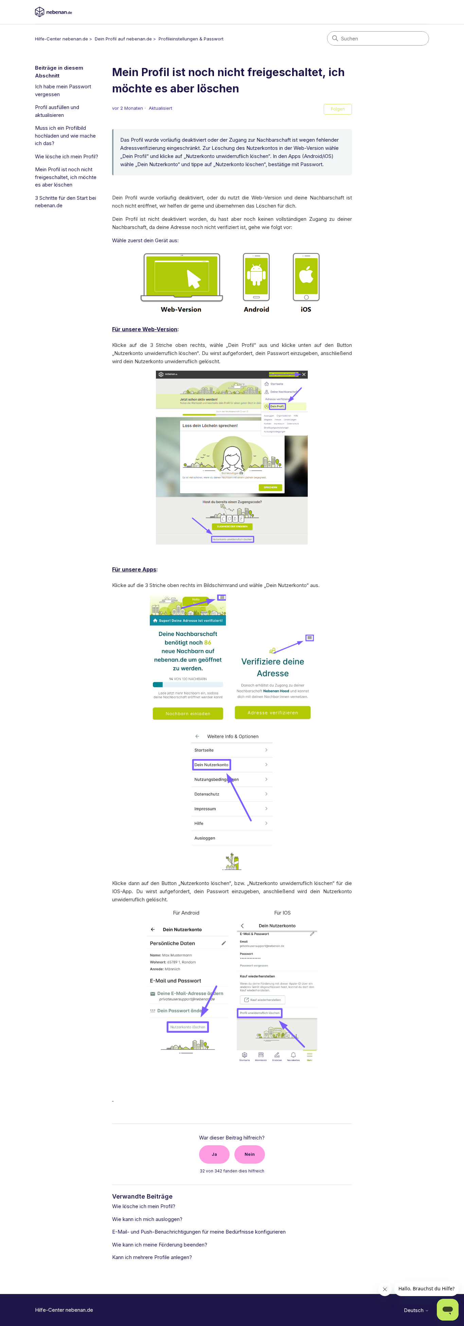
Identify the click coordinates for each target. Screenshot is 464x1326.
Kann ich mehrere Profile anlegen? (152, 1257)
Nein (250, 1154)
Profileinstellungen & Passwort (191, 38)
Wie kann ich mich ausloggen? (147, 1219)
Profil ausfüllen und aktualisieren (57, 111)
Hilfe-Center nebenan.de (61, 38)
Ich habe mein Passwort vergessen (63, 90)
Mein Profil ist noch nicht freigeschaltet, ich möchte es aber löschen (65, 177)
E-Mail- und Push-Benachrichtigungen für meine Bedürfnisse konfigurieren (199, 1231)
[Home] (53, 12)
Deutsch (414, 1310)
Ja (214, 1154)
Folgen (338, 108)
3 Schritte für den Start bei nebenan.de (65, 202)
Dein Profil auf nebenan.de (123, 38)
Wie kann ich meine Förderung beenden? (159, 1244)
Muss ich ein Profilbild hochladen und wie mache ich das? (65, 135)
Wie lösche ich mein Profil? (66, 156)
